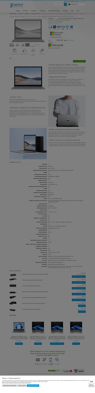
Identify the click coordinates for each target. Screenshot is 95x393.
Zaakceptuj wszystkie (33, 385)
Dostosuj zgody (22, 385)
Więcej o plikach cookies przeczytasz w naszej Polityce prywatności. (16, 382)
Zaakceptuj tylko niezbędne (9, 385)
